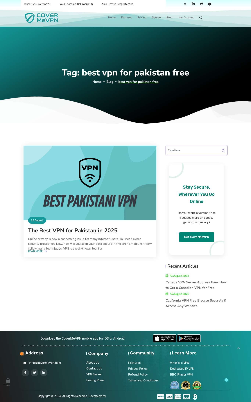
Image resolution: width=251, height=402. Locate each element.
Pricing (141, 17)
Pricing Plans (95, 380)
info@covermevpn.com (45, 363)
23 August (37, 220)
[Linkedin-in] (43, 372)
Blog (110, 82)
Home (112, 17)
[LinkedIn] (193, 4)
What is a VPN (179, 363)
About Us (92, 362)
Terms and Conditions (143, 380)
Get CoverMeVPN (196, 237)
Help (170, 17)
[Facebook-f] (25, 372)
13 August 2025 (179, 275)
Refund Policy (138, 374)
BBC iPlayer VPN (181, 374)
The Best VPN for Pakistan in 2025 (72, 230)
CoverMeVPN (97, 396)
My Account (186, 17)
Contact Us (94, 368)
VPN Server (94, 374)
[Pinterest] (209, 4)
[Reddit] (201, 4)
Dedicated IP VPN (182, 368)
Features (126, 17)
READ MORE (35, 251)
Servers (157, 17)
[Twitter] (185, 4)
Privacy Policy (138, 368)
